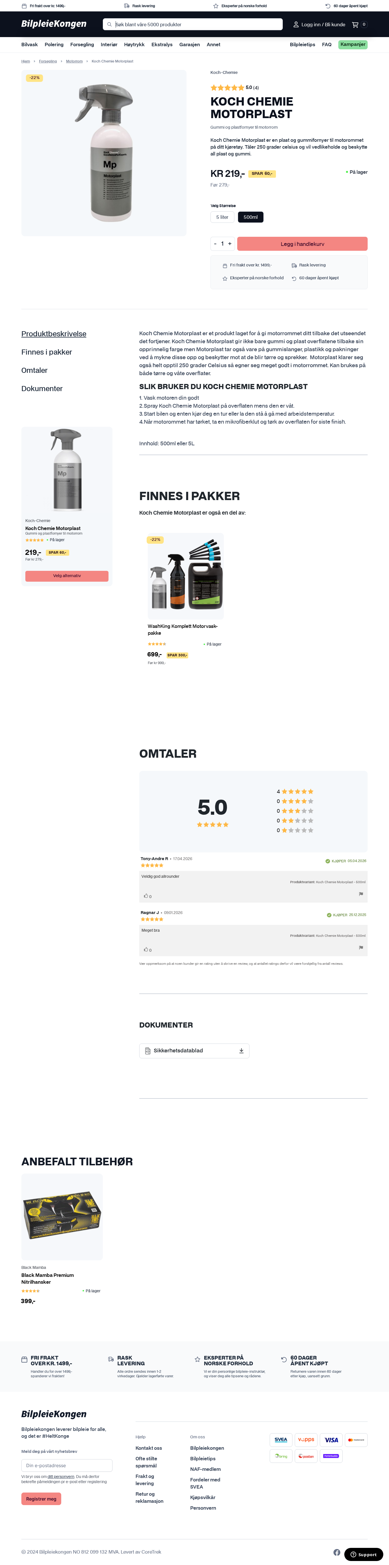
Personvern (203, 1508)
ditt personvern (61, 1476)
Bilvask (29, 45)
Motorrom (74, 61)
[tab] (62, 334)
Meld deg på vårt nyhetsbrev (49, 1452)
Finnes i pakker (46, 352)
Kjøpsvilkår (202, 1497)
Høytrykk (134, 45)
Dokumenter (42, 389)
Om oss (197, 1437)
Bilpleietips (302, 45)
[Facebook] (336, 1552)
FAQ (326, 45)
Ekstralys (162, 45)
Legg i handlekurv (302, 243)
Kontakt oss (149, 1448)
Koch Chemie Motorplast (53, 528)
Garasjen (189, 45)
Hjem (25, 61)
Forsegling (82, 45)
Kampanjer (353, 44)
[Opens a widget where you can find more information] (363, 1555)
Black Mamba (33, 1268)
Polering (54, 45)
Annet (213, 45)
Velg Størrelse (223, 206)
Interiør (109, 45)
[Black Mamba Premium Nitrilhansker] (62, 1217)
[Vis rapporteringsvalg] (361, 895)
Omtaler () (234, 88)
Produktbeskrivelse (53, 334)
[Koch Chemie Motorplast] (66, 470)
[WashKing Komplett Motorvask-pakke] (186, 576)
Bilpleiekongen (207, 1448)
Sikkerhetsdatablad (178, 1051)
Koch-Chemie (224, 73)
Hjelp (141, 1437)
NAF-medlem (205, 1469)
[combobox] (193, 24)
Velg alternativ (67, 576)
